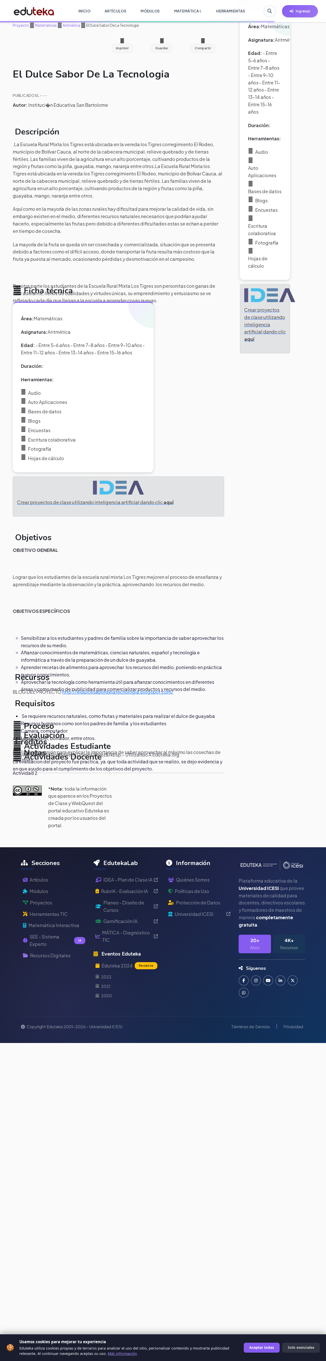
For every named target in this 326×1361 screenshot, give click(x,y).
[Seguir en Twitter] (293, 980)
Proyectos (41, 902)
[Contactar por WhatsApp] (244, 993)
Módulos (39, 891)
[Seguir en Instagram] (256, 980)
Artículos (39, 880)
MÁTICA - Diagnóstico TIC (126, 936)
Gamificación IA (120, 921)
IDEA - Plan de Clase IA (128, 880)
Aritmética (71, 25)
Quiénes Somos (193, 880)
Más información (122, 1353)
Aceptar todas (261, 1347)
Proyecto (21, 25)
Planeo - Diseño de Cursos (123, 906)
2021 (106, 986)
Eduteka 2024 (127, 966)
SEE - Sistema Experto (55, 940)
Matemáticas (45, 25)
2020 (106, 995)
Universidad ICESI (194, 914)
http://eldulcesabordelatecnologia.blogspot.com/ (117, 692)
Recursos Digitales (50, 955)
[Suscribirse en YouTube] (268, 980)
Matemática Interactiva (54, 925)
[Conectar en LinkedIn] (280, 980)
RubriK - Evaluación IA (124, 891)
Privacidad (293, 1026)
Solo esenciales (301, 1347)
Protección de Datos (198, 902)
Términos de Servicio (250, 1026)
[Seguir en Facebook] (244, 980)
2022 (106, 976)
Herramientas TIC (49, 914)
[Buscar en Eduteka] (270, 11)
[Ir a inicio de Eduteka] (34, 11)
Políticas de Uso (192, 891)
